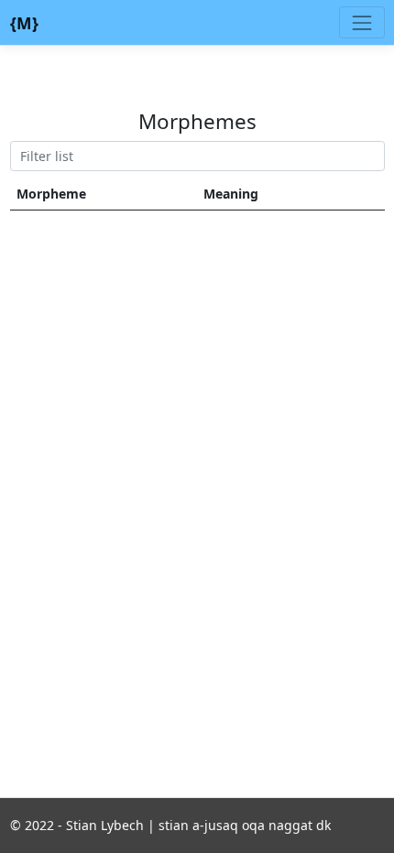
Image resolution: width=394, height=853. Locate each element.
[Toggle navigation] (361, 22)
